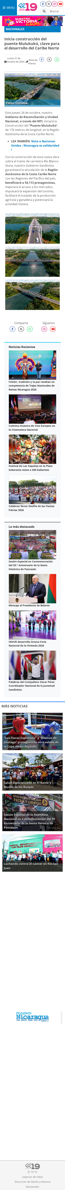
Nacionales (15, 29)
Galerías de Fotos (32, 1177)
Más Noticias (14, 706)
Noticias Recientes (22, 347)
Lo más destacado (21, 527)
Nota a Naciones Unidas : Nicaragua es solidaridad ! (35, 145)
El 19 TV (32, 1172)
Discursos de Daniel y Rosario (32, 1181)
